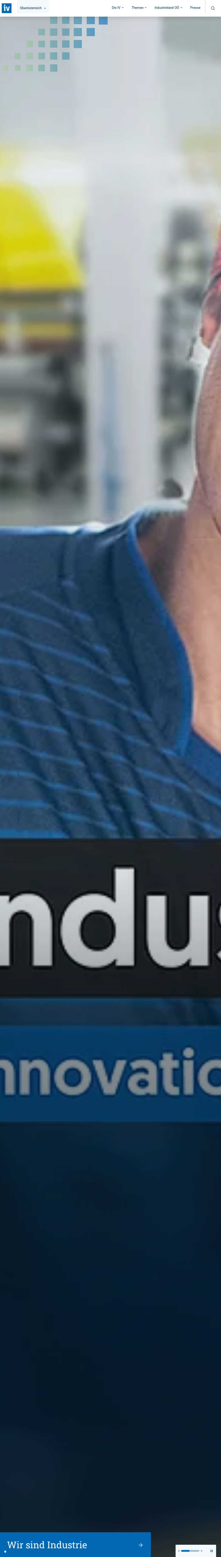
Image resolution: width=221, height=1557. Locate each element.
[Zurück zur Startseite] (7, 8)
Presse (195, 8)
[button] (179, 1551)
